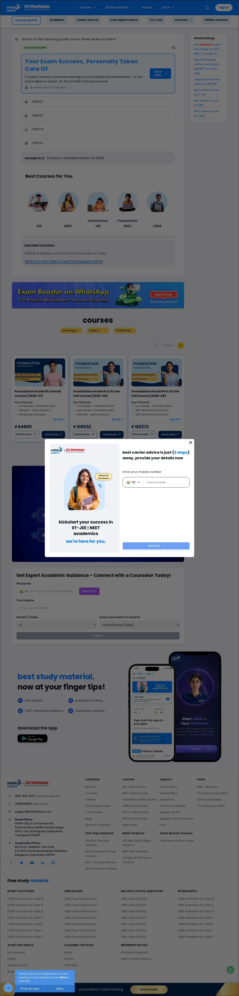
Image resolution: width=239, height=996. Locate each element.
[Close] (190, 442)
